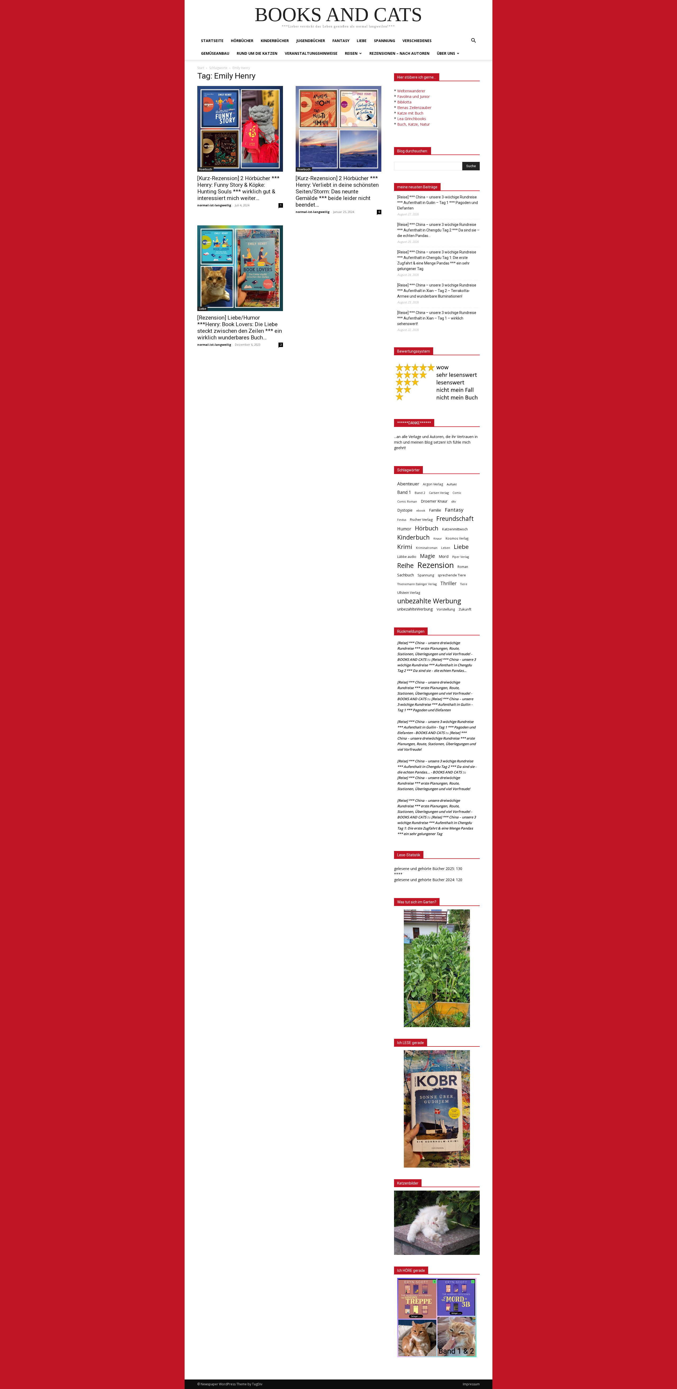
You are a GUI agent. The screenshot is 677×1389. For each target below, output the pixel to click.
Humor (404, 529)
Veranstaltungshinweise (311, 53)
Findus (401, 520)
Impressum (471, 1384)
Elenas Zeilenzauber (414, 107)
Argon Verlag (433, 484)
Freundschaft (455, 518)
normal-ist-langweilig (214, 205)
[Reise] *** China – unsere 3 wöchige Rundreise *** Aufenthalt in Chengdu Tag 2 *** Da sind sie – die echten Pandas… (438, 230)
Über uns (446, 53)
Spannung (384, 40)
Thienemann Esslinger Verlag (417, 584)
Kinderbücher (275, 40)
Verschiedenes (417, 40)
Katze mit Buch (410, 113)
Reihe (405, 565)
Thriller (448, 583)
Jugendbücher (310, 40)
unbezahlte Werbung (429, 601)
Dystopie (405, 510)
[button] (473, 41)
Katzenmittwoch (455, 529)
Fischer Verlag (421, 519)
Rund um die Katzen (257, 53)
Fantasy (340, 40)
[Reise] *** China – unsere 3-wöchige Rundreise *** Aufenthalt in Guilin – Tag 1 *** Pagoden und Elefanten (437, 202)
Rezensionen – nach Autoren (399, 53)
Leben (445, 548)
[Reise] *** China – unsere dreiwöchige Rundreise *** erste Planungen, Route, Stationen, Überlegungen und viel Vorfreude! (433, 783)
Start (200, 68)
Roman (463, 566)
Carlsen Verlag (439, 493)
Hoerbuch (205, 169)
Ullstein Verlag (408, 592)
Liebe (362, 40)
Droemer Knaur (434, 501)
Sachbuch (405, 574)
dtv (453, 501)
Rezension (435, 565)
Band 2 (420, 493)
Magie (427, 556)
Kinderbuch (413, 537)
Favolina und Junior (413, 96)
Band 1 (404, 492)
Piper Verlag (460, 557)
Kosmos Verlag (457, 538)
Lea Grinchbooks (411, 118)
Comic (456, 493)
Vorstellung (446, 609)
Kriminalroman (426, 548)
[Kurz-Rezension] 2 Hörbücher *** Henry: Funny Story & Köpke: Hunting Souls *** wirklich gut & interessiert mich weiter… (238, 188)
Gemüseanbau (215, 53)
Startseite (212, 40)
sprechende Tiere (452, 575)
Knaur (437, 538)
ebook (420, 510)
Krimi (404, 546)
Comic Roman (407, 501)
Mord (444, 556)
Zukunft (465, 609)
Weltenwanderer (411, 90)
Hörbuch (426, 528)
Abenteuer (408, 483)
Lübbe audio (406, 556)
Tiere (463, 584)
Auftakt (452, 484)
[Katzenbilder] (437, 1223)
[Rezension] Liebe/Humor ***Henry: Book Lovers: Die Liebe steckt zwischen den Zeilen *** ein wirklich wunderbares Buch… (239, 328)
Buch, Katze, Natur (413, 124)
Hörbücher (242, 40)
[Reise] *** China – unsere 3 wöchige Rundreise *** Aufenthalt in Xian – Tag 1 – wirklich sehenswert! (436, 318)
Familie (435, 510)
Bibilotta (404, 101)
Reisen (351, 53)
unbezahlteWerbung (415, 609)
